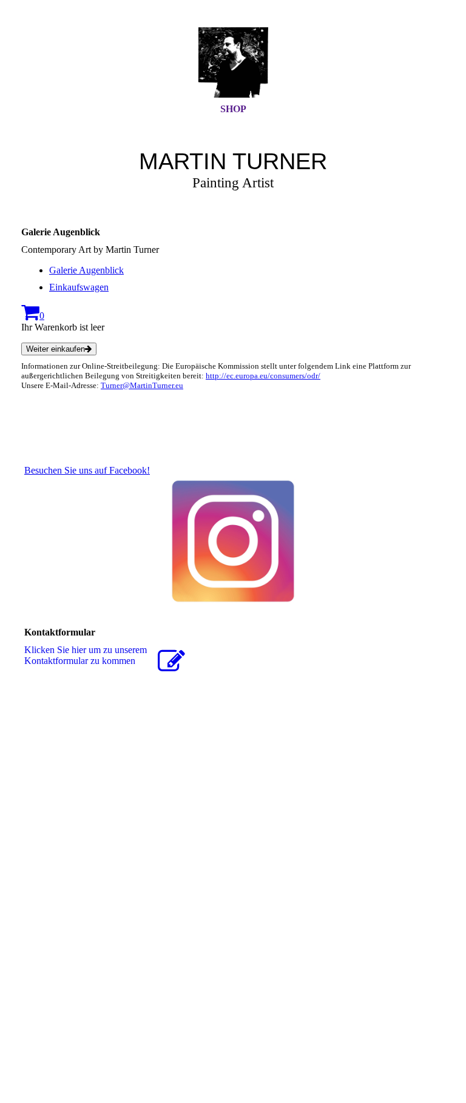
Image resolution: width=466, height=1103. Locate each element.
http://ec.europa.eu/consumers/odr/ (263, 375)
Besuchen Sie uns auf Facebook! (87, 470)
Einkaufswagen (79, 287)
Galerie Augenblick (86, 270)
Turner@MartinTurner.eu (142, 385)
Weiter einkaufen (55, 349)
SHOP (233, 109)
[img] (233, 62)
